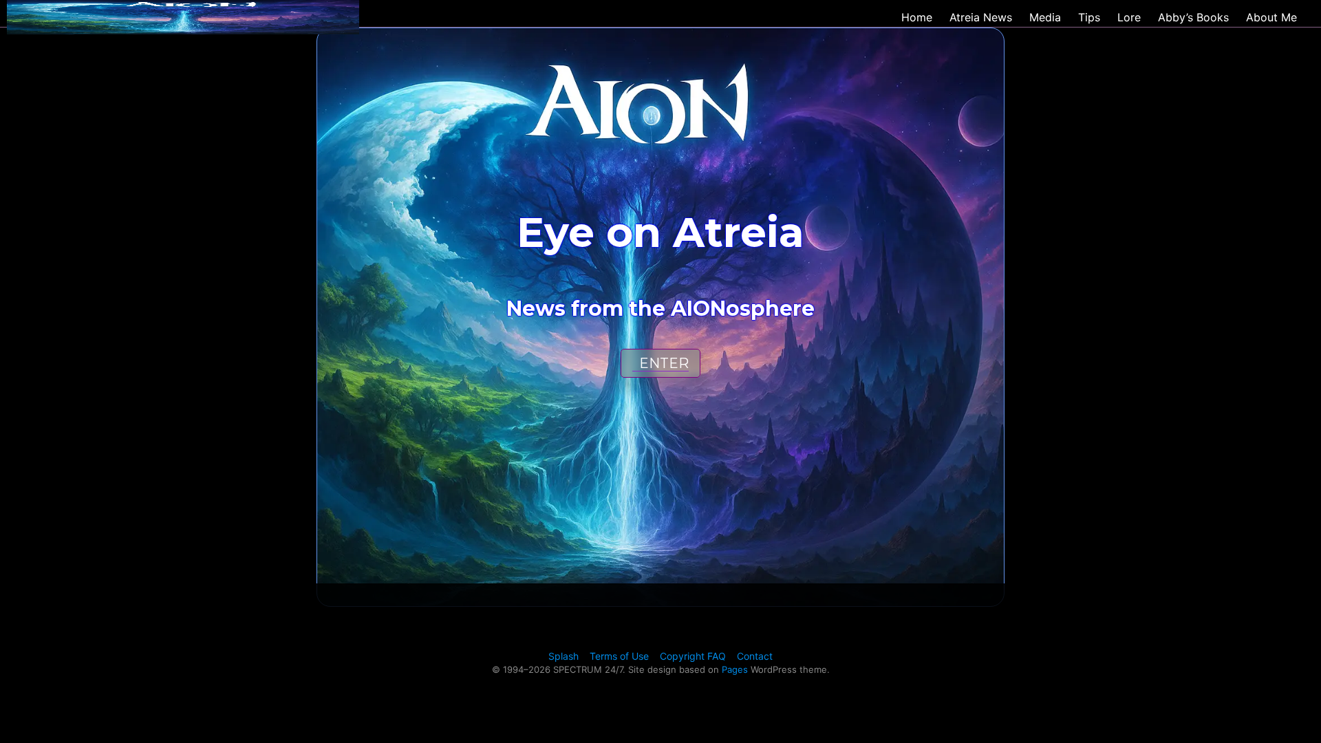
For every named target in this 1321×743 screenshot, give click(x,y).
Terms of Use (619, 656)
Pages (735, 669)
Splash (563, 656)
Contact (755, 656)
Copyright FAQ (693, 656)
